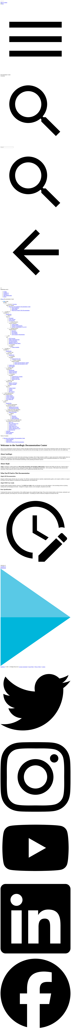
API (7, 337)
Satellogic (3, 666)
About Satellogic (15, 308)
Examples (11, 346)
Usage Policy (31, 666)
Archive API (9, 353)
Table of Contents (10, 305)
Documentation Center (9, 299)
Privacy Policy (38, 666)
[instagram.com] (35, 816)
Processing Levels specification (13, 421)
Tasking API (9, 369)
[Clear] (1, 288)
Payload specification (10, 405)
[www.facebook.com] (35, 1027)
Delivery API (9, 381)
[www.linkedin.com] (35, 958)
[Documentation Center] (2, 3)
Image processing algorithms (12, 411)
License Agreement (23, 666)
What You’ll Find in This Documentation (21, 310)
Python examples (15, 361)
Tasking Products (12, 329)
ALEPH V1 (6, 294)
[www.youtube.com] (35, 878)
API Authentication (7, 295)
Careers (43, 666)
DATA (4, 296)
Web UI (8, 316)
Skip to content (4, 2)
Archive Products (13, 323)
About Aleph (14, 309)
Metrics (10, 414)
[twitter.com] (35, 736)
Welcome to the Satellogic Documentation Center (19, 306)
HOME (5, 291)
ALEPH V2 (6, 293)
